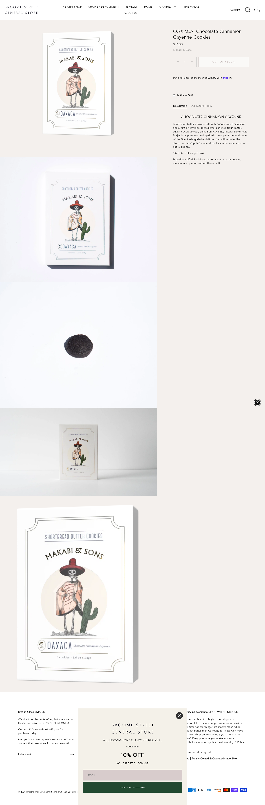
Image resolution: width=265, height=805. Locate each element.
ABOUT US (130, 12)
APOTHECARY (168, 6)
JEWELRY (131, 6)
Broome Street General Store (41, 791)
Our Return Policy (201, 105)
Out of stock (223, 61)
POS (60, 791)
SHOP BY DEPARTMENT (103, 6)
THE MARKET (192, 6)
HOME (148, 6)
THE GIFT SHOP (71, 6)
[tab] (182, 106)
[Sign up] (72, 754)
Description (180, 105)
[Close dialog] (179, 715)
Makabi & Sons (182, 49)
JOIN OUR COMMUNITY (132, 787)
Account (235, 9)
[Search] (248, 10)
